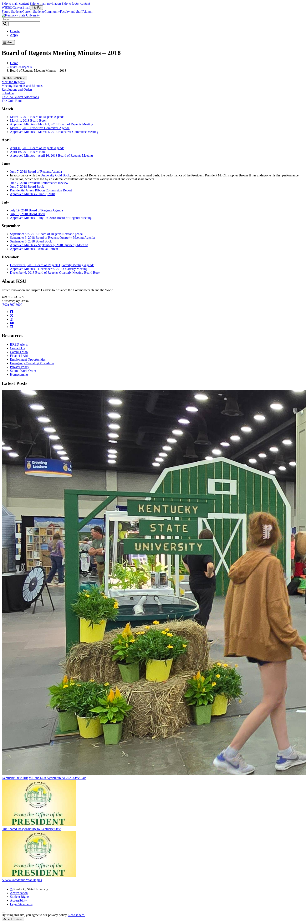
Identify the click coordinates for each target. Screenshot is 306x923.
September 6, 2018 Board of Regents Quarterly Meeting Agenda (52, 237)
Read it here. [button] (76, 915)
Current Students (33, 11)
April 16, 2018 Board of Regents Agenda (37, 148)
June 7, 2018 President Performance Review (39, 183)
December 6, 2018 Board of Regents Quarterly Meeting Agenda (52, 265)
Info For (36, 7)
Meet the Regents (13, 82)
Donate (15, 31)
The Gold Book (12, 100)
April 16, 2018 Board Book (28, 152)
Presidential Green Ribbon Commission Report (41, 190)
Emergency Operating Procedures (32, 363)
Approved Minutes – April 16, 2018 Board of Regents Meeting (51, 155)
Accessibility (18, 900)
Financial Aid (19, 355)
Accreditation (19, 893)
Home (14, 63)
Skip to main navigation (45, 3)
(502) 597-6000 (12, 304)
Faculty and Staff (71, 11)
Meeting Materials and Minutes (22, 85)
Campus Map (19, 352)
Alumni (87, 11)
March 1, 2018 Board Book (28, 120)
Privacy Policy (19, 367)
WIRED (7, 7)
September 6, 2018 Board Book (31, 241)
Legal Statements (21, 904)
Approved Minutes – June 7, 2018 (32, 194)
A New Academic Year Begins (22, 880)
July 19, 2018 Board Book (27, 214)
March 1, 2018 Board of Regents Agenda (37, 117)
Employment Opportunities (28, 359)
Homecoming (19, 374)
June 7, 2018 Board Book (27, 186)
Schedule (8, 93)
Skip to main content (15, 3)
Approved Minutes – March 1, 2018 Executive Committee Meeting (54, 132)
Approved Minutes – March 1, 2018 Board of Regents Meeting (51, 124)
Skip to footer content (76, 3)
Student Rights (19, 896)
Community (52, 11)
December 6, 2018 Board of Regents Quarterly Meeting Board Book (55, 272)
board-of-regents (21, 67)
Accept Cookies (12, 919)
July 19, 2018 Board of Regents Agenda (36, 210)
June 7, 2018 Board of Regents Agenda (36, 171)
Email (26, 7)
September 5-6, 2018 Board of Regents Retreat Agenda (46, 234)
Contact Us (17, 348)
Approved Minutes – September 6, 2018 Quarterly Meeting (49, 245)
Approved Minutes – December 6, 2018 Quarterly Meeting (48, 269)
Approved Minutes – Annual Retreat (34, 249)
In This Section (12, 78)
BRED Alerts (19, 344)
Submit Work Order (23, 370)
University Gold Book (55, 175)
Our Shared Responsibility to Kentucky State (31, 829)
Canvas (17, 7)
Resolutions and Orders (17, 89)
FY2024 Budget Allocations (20, 97)
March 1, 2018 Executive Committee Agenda (40, 128)
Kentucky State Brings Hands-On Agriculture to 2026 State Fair (44, 778)
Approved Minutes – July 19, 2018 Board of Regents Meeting (51, 218)
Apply (14, 35)
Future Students (12, 11)
